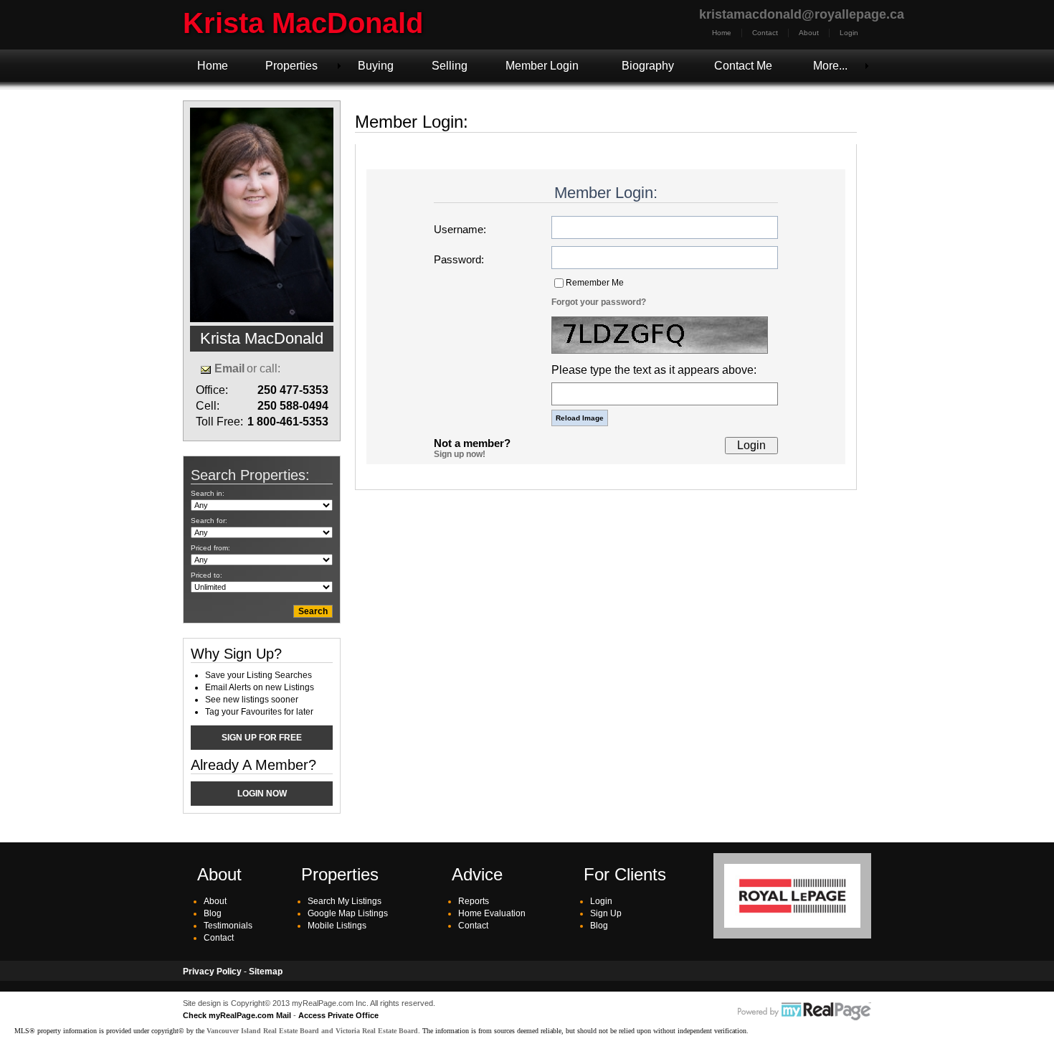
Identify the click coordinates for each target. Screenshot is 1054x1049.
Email (229, 368)
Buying (376, 66)
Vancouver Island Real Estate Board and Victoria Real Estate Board (312, 1031)
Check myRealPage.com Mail (237, 1015)
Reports (473, 901)
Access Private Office (338, 1015)
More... (830, 66)
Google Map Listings (348, 913)
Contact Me (743, 66)
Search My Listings (344, 901)
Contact (765, 33)
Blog (213, 913)
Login (849, 33)
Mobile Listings (337, 926)
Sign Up (606, 913)
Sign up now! (459, 454)
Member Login (542, 66)
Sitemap (266, 971)
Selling (449, 66)
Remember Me (595, 283)
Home (721, 33)
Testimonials (228, 926)
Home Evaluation (492, 913)
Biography (648, 66)
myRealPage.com (804, 1011)
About (809, 33)
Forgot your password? (598, 302)
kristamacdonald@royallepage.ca (801, 14)
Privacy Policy (212, 971)
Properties (291, 66)
